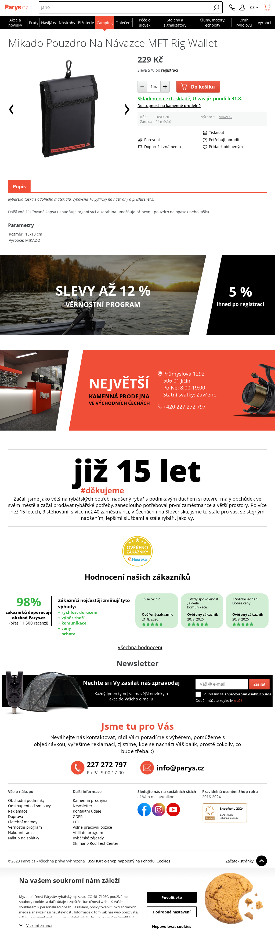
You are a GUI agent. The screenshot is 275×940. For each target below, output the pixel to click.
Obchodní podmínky (26, 800)
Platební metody (22, 821)
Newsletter (82, 805)
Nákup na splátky (23, 837)
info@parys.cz (180, 768)
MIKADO (225, 116)
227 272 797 (107, 764)
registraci (169, 70)
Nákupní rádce (21, 832)
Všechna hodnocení (140, 647)
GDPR (78, 816)
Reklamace (17, 811)
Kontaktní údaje (87, 811)
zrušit (238, 700)
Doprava (15, 816)
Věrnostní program (25, 827)
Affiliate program (88, 832)
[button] (216, 7)
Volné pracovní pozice (92, 827)
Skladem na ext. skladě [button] (164, 98)
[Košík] (267, 7)
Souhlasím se (212, 694)
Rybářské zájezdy (88, 837)
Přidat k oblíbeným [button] (226, 146)
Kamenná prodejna (90, 800)
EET (76, 821)
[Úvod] (17, 7)
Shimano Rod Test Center (95, 843)
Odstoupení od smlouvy (29, 805)
